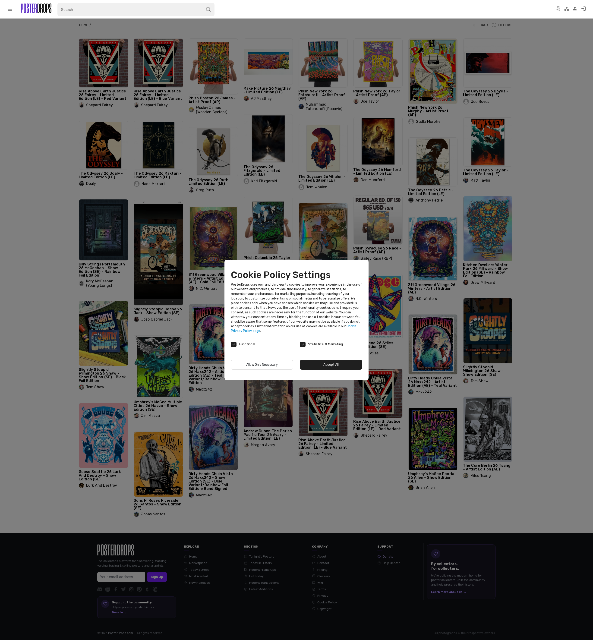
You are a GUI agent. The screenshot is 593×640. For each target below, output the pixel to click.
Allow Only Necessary (262, 365)
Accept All (331, 365)
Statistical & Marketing (325, 344)
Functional (247, 344)
